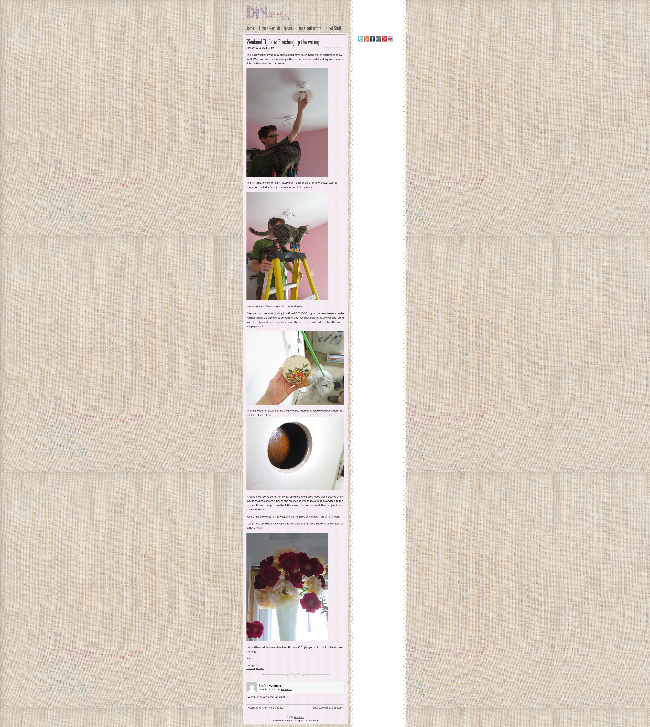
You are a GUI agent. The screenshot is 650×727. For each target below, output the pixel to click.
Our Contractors (309, 28)
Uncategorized (255, 668)
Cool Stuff (333, 28)
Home (249, 28)
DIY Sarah (299, 717)
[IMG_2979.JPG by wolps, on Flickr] (295, 403)
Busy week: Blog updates (327, 707)
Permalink (286, 689)
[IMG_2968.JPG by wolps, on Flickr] (287, 299)
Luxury (308, 720)
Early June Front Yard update (266, 707)
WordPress (290, 720)
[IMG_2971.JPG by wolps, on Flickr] (287, 640)
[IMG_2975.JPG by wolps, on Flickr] (295, 489)
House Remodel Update (275, 28)
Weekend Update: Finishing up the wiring (282, 42)
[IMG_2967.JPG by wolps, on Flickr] (287, 175)
